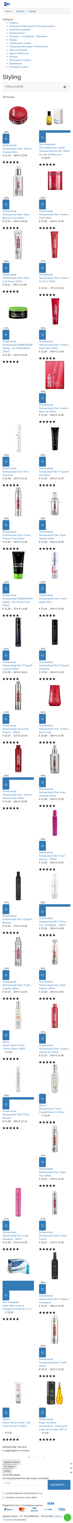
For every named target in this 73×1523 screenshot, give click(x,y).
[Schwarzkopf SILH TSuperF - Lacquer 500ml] (18, 632)
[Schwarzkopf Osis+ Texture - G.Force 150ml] (54, 245)
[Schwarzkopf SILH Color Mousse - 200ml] (54, 822)
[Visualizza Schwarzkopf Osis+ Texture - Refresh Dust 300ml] (18, 778)
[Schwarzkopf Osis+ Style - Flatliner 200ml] (54, 952)
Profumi (13, 56)
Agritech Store (11, 1462)
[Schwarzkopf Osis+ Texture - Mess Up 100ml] (54, 375)
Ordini (7, 1471)
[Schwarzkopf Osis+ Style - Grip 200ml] (54, 1139)
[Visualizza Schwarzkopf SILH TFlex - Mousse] (18, 1098)
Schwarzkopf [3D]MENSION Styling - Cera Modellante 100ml (17, 348)
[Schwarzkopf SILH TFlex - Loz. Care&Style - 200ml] (54, 886)
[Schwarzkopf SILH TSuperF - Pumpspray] (54, 1266)
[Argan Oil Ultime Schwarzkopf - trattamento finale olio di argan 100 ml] (54, 1393)
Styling (12, 39)
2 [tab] (34, 1457)
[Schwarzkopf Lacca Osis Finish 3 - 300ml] (18, 696)
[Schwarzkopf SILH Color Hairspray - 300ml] (18, 1202)
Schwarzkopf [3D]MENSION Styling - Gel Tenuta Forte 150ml (17, 602)
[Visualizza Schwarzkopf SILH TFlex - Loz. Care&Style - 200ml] (54, 905)
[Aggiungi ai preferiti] (6, 139)
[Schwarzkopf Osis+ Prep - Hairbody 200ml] (54, 759)
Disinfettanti (15, 63)
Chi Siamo (9, 1466)
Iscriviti (58, 1485)
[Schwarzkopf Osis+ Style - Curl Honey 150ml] (18, 245)
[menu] (67, 4)
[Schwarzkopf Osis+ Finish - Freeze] (54, 1202)
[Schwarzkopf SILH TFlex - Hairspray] (18, 438)
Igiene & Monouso (19, 53)
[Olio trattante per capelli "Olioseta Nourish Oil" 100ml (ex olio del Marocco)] (54, 115)
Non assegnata (47, 144)
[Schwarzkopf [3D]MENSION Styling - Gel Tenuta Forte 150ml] (18, 565)
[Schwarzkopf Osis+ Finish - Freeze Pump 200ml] (18, 502)
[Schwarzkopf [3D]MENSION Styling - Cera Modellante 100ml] (18, 311)
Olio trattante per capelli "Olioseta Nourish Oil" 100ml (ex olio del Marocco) (54, 151)
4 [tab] (44, 1457)
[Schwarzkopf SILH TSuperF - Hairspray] (54, 632)
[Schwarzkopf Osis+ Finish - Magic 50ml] (54, 565)
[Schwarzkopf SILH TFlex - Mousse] (18, 1079)
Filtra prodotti (14, 86)
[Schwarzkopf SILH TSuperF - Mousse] (18, 886)
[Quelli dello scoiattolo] (7, 4)
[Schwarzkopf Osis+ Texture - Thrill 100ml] (54, 181)
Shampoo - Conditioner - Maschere (28, 36)
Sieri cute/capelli (18, 50)
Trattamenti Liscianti (20, 43)
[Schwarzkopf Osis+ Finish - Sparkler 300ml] (18, 952)
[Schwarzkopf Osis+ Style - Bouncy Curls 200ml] (18, 181)
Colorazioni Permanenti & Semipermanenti (32, 26)
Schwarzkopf (9, 145)
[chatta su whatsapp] (67, 1517)
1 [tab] (29, 1457)
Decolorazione (17, 33)
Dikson (6, 1041)
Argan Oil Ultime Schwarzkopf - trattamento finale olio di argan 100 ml (53, 1426)
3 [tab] (39, 1457)
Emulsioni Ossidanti (19, 29)
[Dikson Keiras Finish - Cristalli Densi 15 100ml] (54, 1079)
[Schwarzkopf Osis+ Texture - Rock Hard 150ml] (54, 311)
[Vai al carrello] (60, 4)
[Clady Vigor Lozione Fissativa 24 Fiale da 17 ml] (18, 1266)
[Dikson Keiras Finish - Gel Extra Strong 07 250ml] (18, 1393)
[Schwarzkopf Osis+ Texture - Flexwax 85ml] (18, 115)
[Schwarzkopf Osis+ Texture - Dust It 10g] (54, 696)
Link (40, 1493)
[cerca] (54, 4)
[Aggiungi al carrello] (18, 1286)
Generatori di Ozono (20, 60)
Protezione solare (18, 66)
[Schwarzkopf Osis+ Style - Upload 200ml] (54, 502)
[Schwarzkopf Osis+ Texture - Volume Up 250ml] (54, 1015)
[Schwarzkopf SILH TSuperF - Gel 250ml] (54, 438)
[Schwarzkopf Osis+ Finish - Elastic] (54, 1329)
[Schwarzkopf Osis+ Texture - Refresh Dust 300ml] (18, 759)
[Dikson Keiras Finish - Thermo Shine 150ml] (18, 1015)
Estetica (13, 22)
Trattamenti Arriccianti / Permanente (28, 46)
